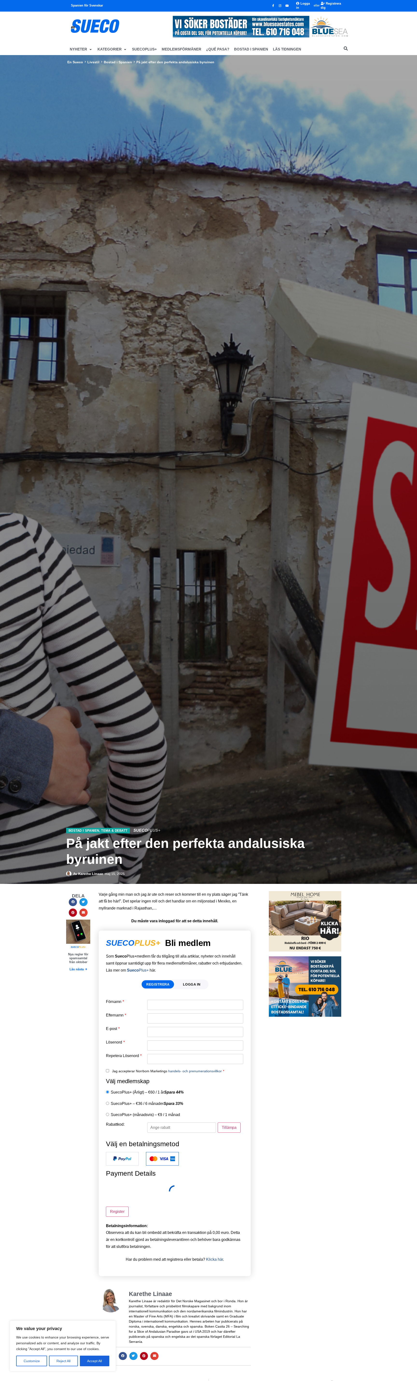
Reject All (63, 1361)
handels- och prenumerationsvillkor (195, 1071)
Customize (32, 1361)
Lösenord (115, 1042)
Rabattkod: (115, 1124)
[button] (81, 49)
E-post (113, 1029)
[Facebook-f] (273, 6)
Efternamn (116, 1015)
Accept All (94, 1361)
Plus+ (138, 970)
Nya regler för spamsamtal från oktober (78, 958)
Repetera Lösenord (124, 1056)
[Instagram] (280, 6)
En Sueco (75, 62)
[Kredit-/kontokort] (162, 1159)
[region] (63, 1346)
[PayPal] (122, 1159)
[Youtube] (287, 6)
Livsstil (93, 62)
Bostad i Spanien (118, 62)
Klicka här (214, 1259)
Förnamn (115, 1002)
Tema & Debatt (114, 830)
